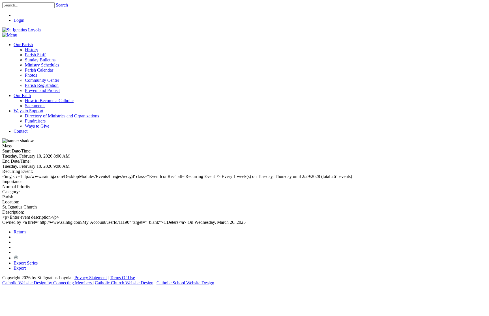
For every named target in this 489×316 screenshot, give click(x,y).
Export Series (26, 263)
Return (20, 231)
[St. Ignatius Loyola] (21, 29)
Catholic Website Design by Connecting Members (47, 282)
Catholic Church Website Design (124, 282)
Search (62, 5)
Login (19, 20)
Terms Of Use (122, 277)
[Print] (16, 257)
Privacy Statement (90, 277)
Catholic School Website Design (185, 282)
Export (20, 268)
